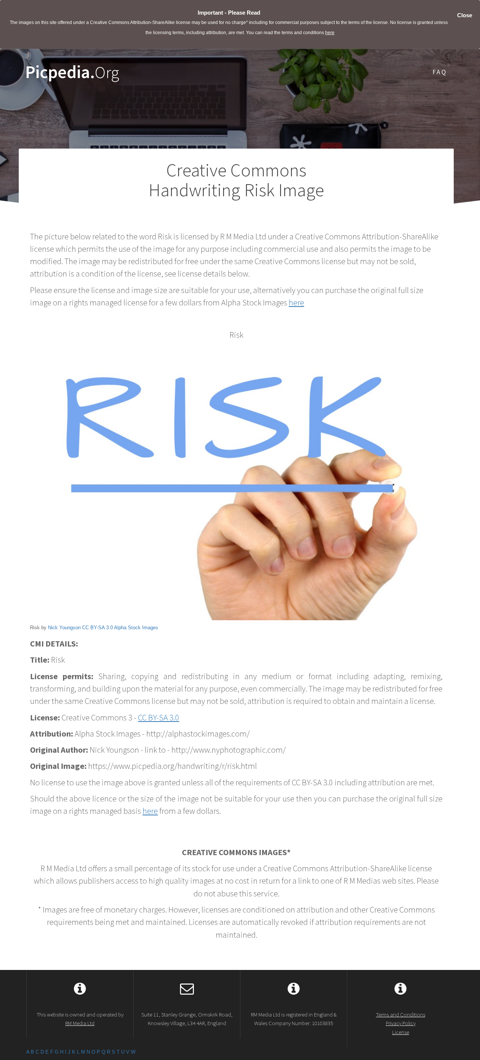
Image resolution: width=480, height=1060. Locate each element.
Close (464, 15)
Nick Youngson (64, 627)
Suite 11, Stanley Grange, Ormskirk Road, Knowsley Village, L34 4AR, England (186, 1019)
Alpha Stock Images (136, 627)
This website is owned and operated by (80, 1019)
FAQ (439, 72)
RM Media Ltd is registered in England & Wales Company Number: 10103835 (294, 1019)
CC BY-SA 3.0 (97, 627)
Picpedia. (72, 72)
